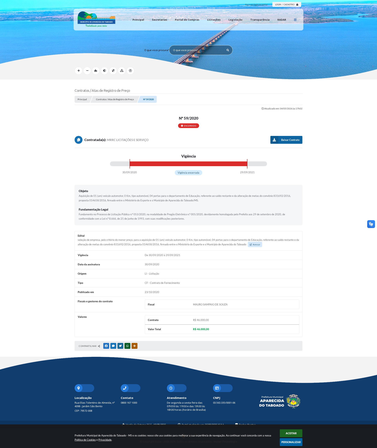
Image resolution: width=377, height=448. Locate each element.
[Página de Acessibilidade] (130, 71)
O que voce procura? (156, 50)
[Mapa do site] (122, 71)
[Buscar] (228, 50)
